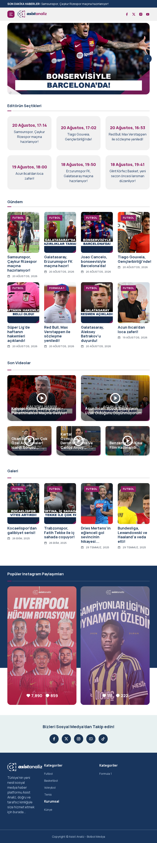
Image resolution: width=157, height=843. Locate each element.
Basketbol (51, 781)
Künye (48, 810)
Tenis (48, 794)
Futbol (48, 774)
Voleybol (50, 787)
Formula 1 (105, 774)
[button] (11, 14)
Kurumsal (51, 801)
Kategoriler (53, 765)
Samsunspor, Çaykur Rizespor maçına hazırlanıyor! (75, 4)
